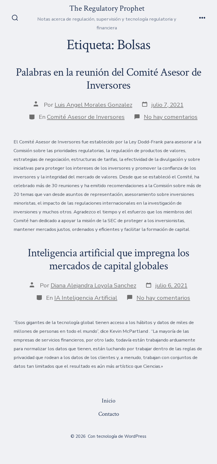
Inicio (108, 400)
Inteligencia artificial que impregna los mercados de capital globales (108, 259)
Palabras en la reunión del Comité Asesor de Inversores (108, 79)
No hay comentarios (171, 117)
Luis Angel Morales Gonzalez (93, 105)
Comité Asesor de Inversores (86, 117)
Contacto (108, 414)
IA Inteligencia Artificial (85, 298)
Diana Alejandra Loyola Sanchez (93, 285)
